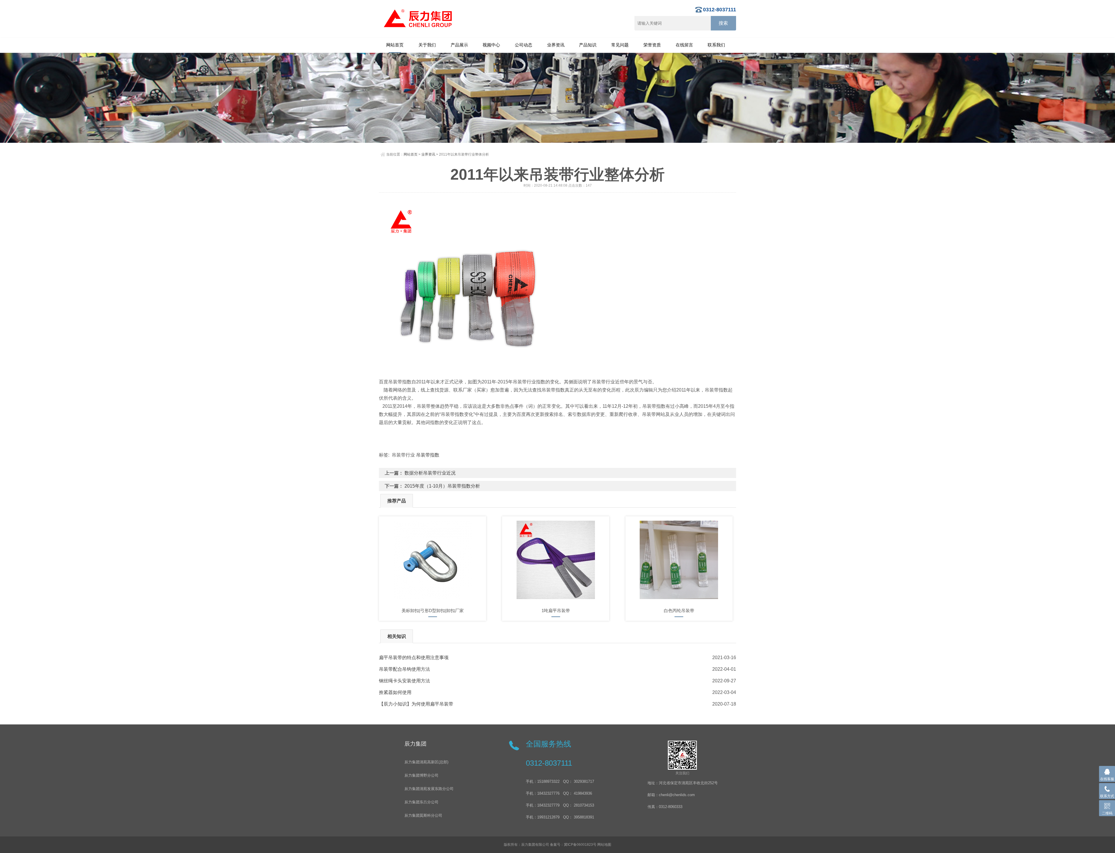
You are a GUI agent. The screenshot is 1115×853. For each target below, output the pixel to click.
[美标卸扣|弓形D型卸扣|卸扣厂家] (432, 559)
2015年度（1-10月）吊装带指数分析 (442, 486)
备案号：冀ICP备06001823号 (573, 845)
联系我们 (716, 44)
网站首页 (395, 44)
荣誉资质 (652, 44)
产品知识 (587, 44)
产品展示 (459, 44)
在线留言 (684, 44)
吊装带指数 (427, 454)
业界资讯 (555, 44)
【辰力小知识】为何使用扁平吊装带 (416, 703)
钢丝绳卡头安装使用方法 (404, 680)
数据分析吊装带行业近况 (430, 472)
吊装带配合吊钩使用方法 (404, 669)
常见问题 (620, 44)
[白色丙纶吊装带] (679, 559)
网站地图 (604, 845)
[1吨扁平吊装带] (555, 559)
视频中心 (491, 44)
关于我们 (427, 44)
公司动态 (523, 44)
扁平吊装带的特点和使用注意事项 (414, 657)
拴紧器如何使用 (395, 692)
